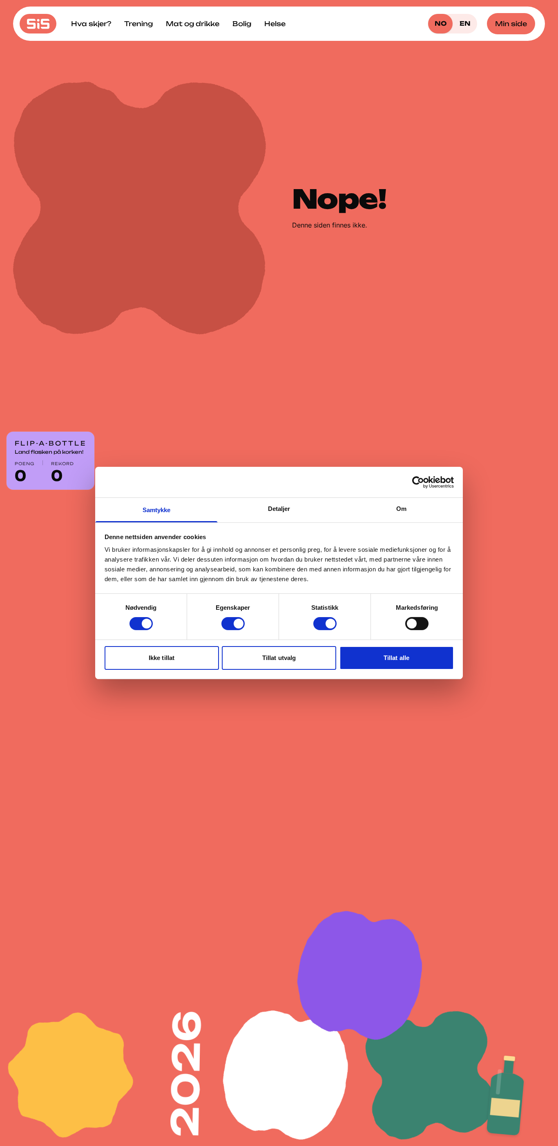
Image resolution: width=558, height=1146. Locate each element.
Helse (275, 24)
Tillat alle (396, 657)
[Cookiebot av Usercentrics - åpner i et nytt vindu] (418, 482)
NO (440, 23)
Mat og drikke (192, 24)
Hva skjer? (91, 24)
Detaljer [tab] (279, 508)
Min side (511, 24)
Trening (138, 24)
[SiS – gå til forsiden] (38, 23)
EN (465, 23)
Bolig (241, 24)
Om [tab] (401, 508)
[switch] (233, 623)
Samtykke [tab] (157, 509)
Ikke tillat (161, 657)
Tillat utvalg (279, 657)
